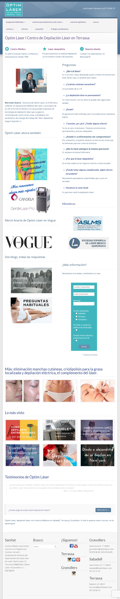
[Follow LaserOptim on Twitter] (74, 560)
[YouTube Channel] (76, 547)
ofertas (24, 29)
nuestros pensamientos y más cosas (47, 22)
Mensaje (77, 301)
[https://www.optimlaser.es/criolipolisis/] (60, 391)
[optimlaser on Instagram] (74, 574)
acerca (96, 22)
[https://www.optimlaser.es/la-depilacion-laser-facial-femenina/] (60, 455)
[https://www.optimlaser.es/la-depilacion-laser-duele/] (60, 430)
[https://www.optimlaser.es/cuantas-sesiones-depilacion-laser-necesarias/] (22, 455)
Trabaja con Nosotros (59, 29)
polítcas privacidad (90, 355)
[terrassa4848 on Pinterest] (78, 560)
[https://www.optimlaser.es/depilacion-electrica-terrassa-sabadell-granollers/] (22, 391)
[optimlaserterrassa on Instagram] (69, 560)
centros (10, 29)
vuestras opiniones (78, 22)
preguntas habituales (15, 22)
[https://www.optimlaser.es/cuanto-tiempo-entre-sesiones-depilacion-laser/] (97, 430)
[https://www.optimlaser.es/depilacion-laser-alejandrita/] (97, 455)
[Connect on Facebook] (71, 547)
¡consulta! (39, 29)
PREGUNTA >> (103, 510)
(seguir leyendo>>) (13, 121)
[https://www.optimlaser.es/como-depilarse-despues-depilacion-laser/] (22, 430)
